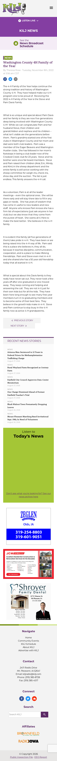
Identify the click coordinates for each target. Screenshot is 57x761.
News (8, 58)
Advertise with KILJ (28, 650)
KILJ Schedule (28, 644)
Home (28, 637)
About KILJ (28, 647)
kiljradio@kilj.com (32, 674)
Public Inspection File (21, 757)
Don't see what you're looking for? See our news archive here (28, 495)
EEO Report (40, 757)
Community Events (28, 641)
